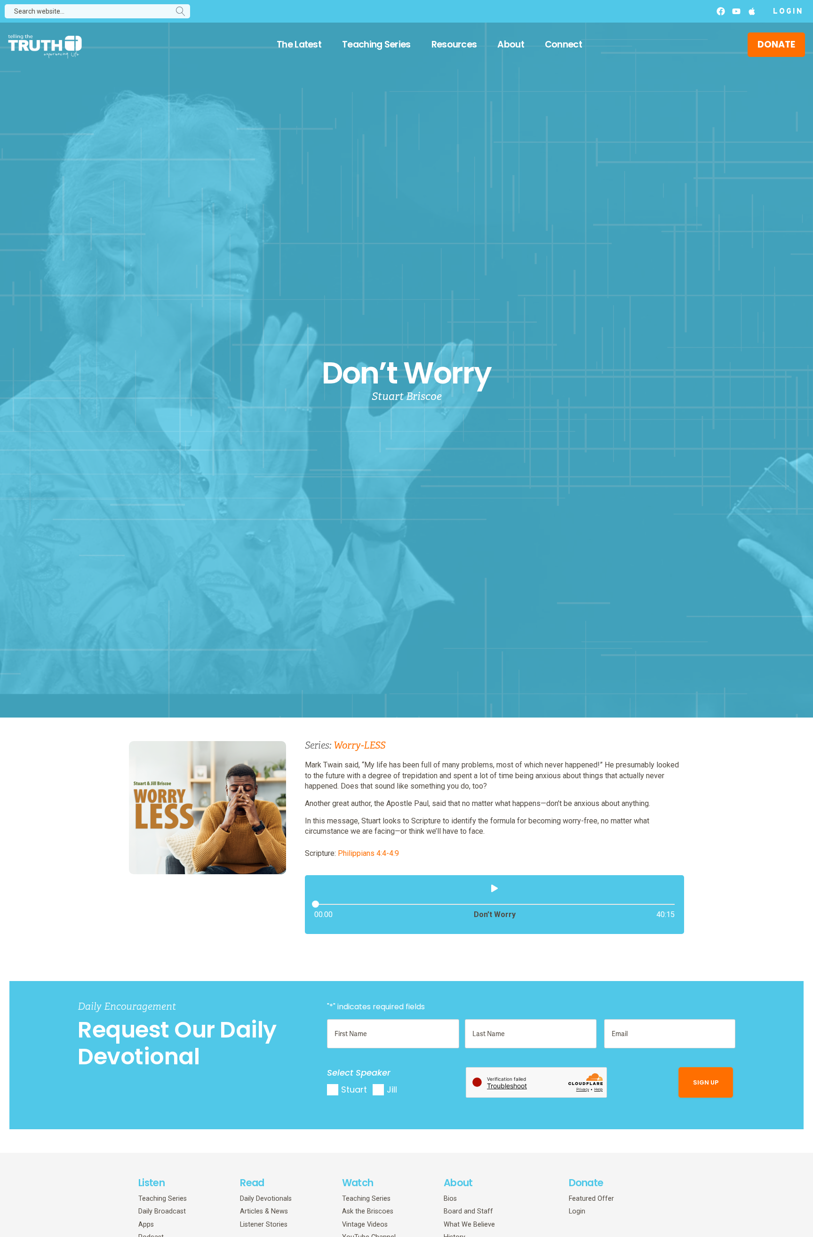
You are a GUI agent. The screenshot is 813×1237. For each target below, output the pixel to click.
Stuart (354, 1089)
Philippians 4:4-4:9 (368, 853)
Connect (563, 44)
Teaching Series (376, 44)
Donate (586, 1182)
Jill (392, 1089)
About (510, 44)
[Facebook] (721, 11)
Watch (358, 1182)
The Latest (299, 44)
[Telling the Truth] (45, 46)
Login (788, 11)
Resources (454, 44)
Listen (151, 1182)
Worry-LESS (359, 745)
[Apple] (752, 11)
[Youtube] (736, 11)
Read (252, 1182)
